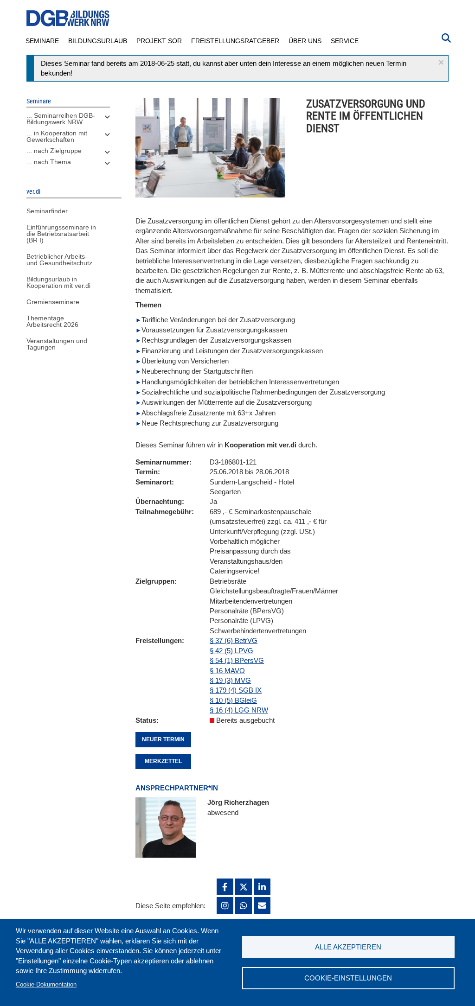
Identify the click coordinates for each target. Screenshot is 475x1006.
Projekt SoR (159, 41)
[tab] (68, 121)
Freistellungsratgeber (235, 41)
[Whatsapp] (243, 905)
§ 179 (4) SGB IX (236, 690)
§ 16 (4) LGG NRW (239, 710)
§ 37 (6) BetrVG (233, 640)
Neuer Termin (163, 739)
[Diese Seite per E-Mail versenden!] (262, 905)
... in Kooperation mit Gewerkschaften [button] (56, 136)
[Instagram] (225, 905)
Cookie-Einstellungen (348, 978)
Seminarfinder (47, 211)
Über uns (305, 41)
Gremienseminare (52, 302)
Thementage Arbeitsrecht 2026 (52, 321)
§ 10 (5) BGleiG (233, 700)
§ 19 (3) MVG (230, 680)
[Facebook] (225, 887)
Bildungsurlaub (97, 41)
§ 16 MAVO (227, 671)
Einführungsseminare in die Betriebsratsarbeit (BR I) (61, 233)
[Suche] (446, 37)
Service (345, 41)
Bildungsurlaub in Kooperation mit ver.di (58, 282)
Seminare (42, 41)
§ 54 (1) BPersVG (237, 660)
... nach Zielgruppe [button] (54, 150)
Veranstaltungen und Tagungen (56, 344)
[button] (441, 62)
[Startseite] (68, 18)
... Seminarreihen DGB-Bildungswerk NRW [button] (60, 118)
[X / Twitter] (243, 887)
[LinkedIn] (262, 887)
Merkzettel (163, 761)
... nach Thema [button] (48, 162)
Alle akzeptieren (348, 947)
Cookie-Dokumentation (46, 984)
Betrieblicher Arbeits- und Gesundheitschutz (59, 260)
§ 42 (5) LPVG (231, 651)
